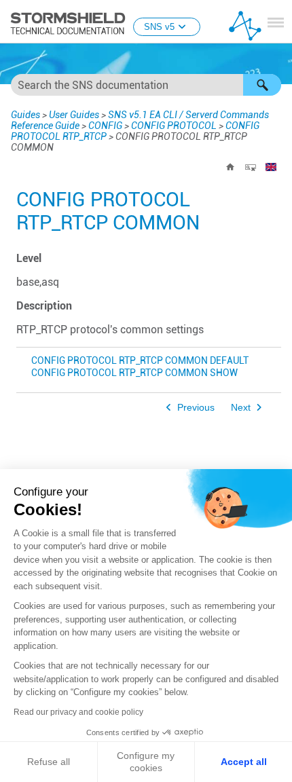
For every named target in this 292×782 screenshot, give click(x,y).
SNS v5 (159, 27)
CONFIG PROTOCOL (174, 125)
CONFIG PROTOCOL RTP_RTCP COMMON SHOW (134, 373)
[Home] (230, 167)
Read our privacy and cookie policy (78, 712)
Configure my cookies (146, 761)
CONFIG (105, 125)
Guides (25, 114)
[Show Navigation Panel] (275, 22)
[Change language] (270, 167)
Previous (196, 408)
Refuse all (48, 761)
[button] (262, 85)
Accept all (244, 761)
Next (241, 408)
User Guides (74, 114)
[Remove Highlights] (250, 167)
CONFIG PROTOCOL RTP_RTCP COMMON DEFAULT (140, 361)
